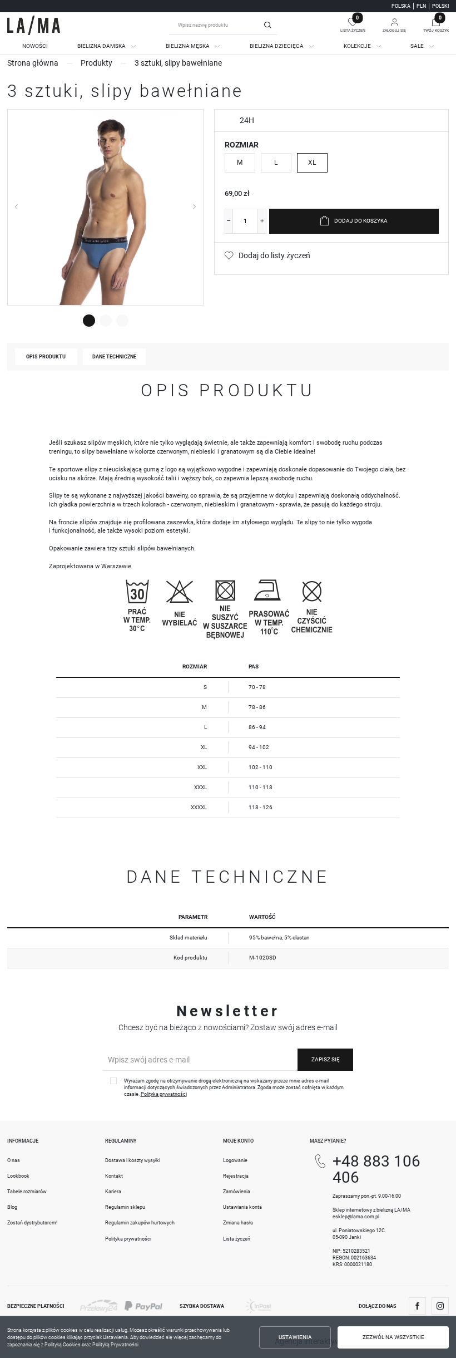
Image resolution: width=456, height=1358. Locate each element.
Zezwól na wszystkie (393, 1337)
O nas (13, 1160)
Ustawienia (295, 1337)
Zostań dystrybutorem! (32, 1223)
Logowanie (235, 1160)
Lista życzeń (236, 1239)
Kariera (113, 1191)
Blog (12, 1207)
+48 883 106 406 (376, 1169)
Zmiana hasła (238, 1223)
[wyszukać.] (267, 25)
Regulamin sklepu (125, 1207)
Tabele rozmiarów (27, 1191)
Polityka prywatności (128, 1239)
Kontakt (114, 1176)
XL (312, 162)
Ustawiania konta (242, 1207)
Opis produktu (46, 357)
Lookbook (18, 1176)
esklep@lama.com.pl (356, 1216)
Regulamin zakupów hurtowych (140, 1223)
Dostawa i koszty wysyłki (132, 1160)
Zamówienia (236, 1191)
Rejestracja (236, 1176)
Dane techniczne (114, 357)
